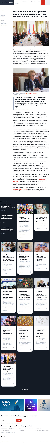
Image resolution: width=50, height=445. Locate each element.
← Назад (2, 10)
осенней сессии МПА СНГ (20, 189)
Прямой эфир (33, 1)
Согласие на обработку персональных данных (11, 423)
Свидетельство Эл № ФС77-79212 (7, 428)
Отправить (19, 420)
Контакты (16, 3)
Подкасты (39, 1)
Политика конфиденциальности (41, 430)
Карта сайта (25, 441)
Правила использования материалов (8, 432)
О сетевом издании (5, 430)
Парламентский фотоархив (21, 46)
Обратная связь (38, 428)
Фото (29, 1)
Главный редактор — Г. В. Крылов (25, 428)
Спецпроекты (24, 1)
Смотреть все (25, 389)
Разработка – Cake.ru (45, 441)
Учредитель (21, 430)
